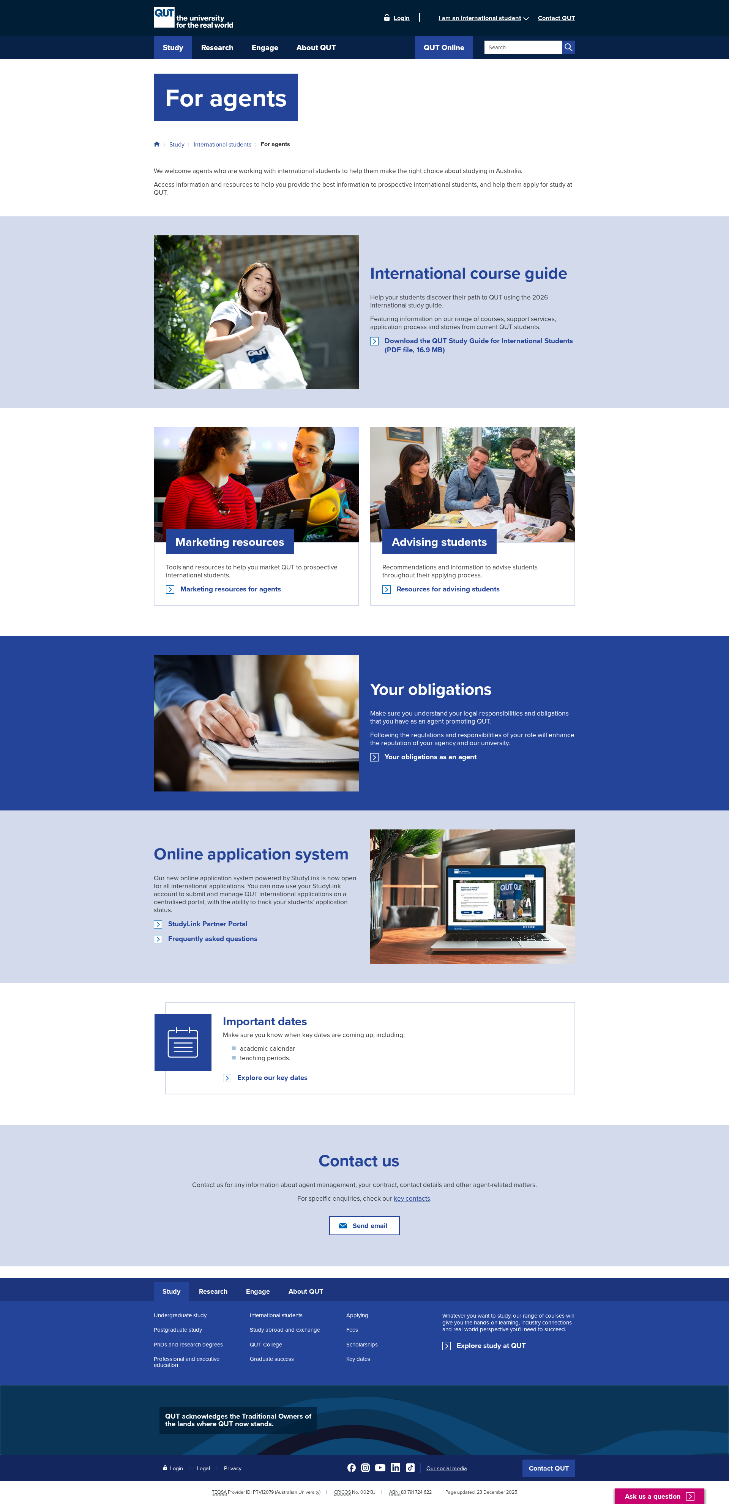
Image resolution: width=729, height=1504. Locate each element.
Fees (352, 1330)
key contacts (412, 1198)
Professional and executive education (186, 1362)
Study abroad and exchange (285, 1330)
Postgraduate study (178, 1330)
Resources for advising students (448, 589)
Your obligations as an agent (431, 756)
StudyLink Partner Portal (208, 924)
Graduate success (272, 1359)
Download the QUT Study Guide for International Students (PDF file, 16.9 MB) (479, 345)
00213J (368, 1492)
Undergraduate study (180, 1315)
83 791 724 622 (416, 1492)
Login (402, 17)
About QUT (306, 1291)
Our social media (446, 1468)
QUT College (266, 1344)
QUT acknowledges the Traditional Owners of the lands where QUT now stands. (238, 1420)
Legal (203, 1468)
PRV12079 (263, 1492)
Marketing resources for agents (230, 589)
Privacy (232, 1468)
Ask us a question (652, 1496)
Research (213, 1291)
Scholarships (362, 1344)
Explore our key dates (272, 1077)
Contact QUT (549, 1468)
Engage (258, 1291)
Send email (370, 1226)
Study (177, 144)
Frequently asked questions (212, 938)
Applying (357, 1315)
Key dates (358, 1359)
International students (222, 144)
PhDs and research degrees (188, 1344)
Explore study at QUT (491, 1345)
